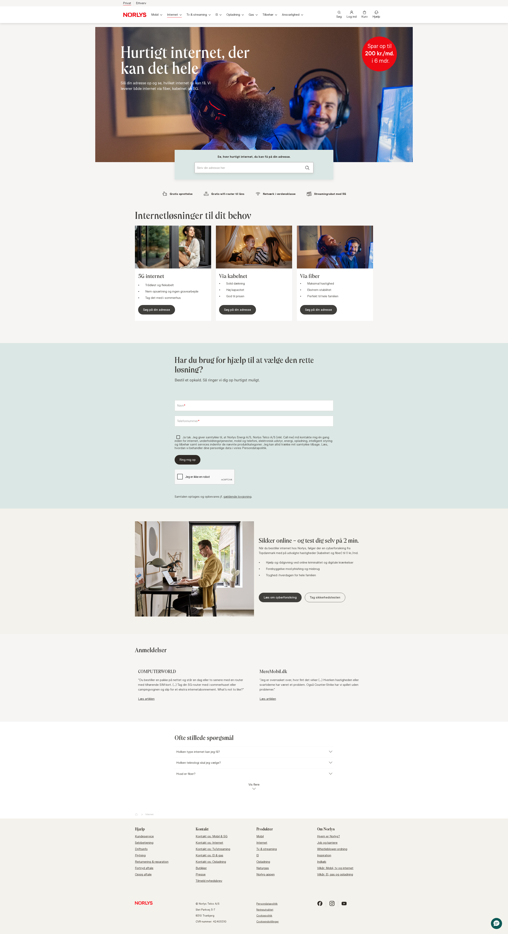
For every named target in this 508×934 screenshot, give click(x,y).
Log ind (351, 16)
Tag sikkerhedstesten (325, 597)
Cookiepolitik (264, 915)
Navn (180, 405)
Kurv (364, 16)
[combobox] (254, 167)
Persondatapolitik (267, 903)
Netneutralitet (264, 909)
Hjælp (376, 16)
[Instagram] (332, 905)
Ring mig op (187, 460)
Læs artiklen (146, 699)
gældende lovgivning (237, 496)
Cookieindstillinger (267, 921)
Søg (339, 16)
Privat (127, 3)
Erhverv (141, 3)
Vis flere (254, 784)
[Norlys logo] (134, 15)
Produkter (264, 829)
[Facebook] (320, 905)
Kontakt (202, 829)
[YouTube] (344, 905)
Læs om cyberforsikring (280, 597)
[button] (496, 923)
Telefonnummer (187, 421)
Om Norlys (326, 829)
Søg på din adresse (156, 310)
